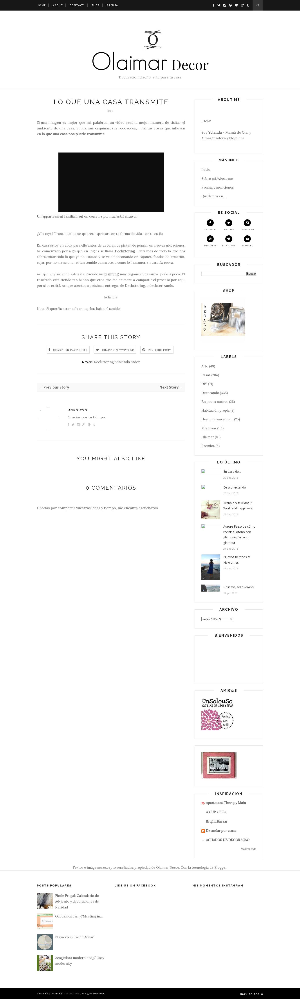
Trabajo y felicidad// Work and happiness (237, 505)
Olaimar (207, 437)
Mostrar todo (248, 848)
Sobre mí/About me (217, 178)
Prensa (112, 5)
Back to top (250, 994)
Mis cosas (208, 428)
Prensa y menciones (217, 187)
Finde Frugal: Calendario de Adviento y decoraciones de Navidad (77, 901)
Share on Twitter (118, 350)
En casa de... (232, 471)
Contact (77, 5)
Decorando (210, 393)
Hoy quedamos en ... (217, 419)
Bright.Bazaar (217, 821)
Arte (204, 366)
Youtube (247, 245)
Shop (96, 5)
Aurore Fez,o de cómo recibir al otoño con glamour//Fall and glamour (239, 534)
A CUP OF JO (216, 812)
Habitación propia (215, 410)
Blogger (220, 867)
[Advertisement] (136, 26)
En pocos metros (214, 402)
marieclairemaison (123, 216)
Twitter (229, 229)
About (57, 5)
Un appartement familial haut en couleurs (69, 216)
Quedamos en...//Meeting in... (79, 916)
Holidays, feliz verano (238, 587)
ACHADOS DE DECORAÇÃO (227, 840)
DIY (204, 384)
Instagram (247, 229)
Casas (205, 375)
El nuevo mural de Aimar (74, 937)
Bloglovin (228, 245)
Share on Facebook (70, 350)
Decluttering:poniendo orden (117, 362)
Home (41, 5)
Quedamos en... (213, 196)
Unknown (77, 410)
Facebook (210, 229)
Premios (208, 446)
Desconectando (234, 487)
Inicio (205, 169)
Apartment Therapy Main (226, 803)
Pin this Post (160, 350)
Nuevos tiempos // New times (236, 560)
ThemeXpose (71, 993)
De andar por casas (221, 830)
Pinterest (210, 245)
